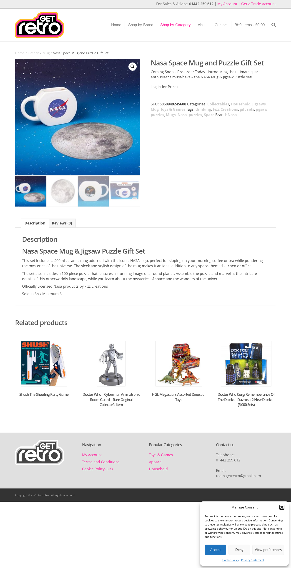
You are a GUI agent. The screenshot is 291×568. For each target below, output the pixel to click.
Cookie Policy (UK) (97, 468)
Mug (46, 53)
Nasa (182, 114)
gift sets (247, 109)
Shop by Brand (140, 25)
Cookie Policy (230, 560)
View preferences (268, 549)
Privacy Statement (252, 560)
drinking (203, 109)
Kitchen (33, 53)
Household (241, 104)
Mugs (171, 114)
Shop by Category (175, 25)
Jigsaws (259, 104)
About (203, 25)
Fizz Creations (225, 109)
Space (209, 114)
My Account (227, 3)
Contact (221, 25)
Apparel (155, 461)
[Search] (272, 25)
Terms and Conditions (101, 461)
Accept (215, 549)
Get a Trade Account (258, 3)
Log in (156, 86)
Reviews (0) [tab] (62, 223)
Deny (239, 549)
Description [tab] (35, 223)
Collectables (218, 104)
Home (116, 25)
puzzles (195, 114)
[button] (282, 507)
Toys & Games (173, 109)
